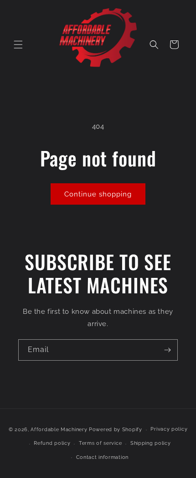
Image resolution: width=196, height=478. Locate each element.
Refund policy (52, 443)
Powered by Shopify (115, 430)
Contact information (102, 457)
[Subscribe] (167, 350)
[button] (18, 45)
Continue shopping (98, 194)
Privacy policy (168, 429)
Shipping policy (150, 443)
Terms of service (100, 443)
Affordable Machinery (59, 430)
